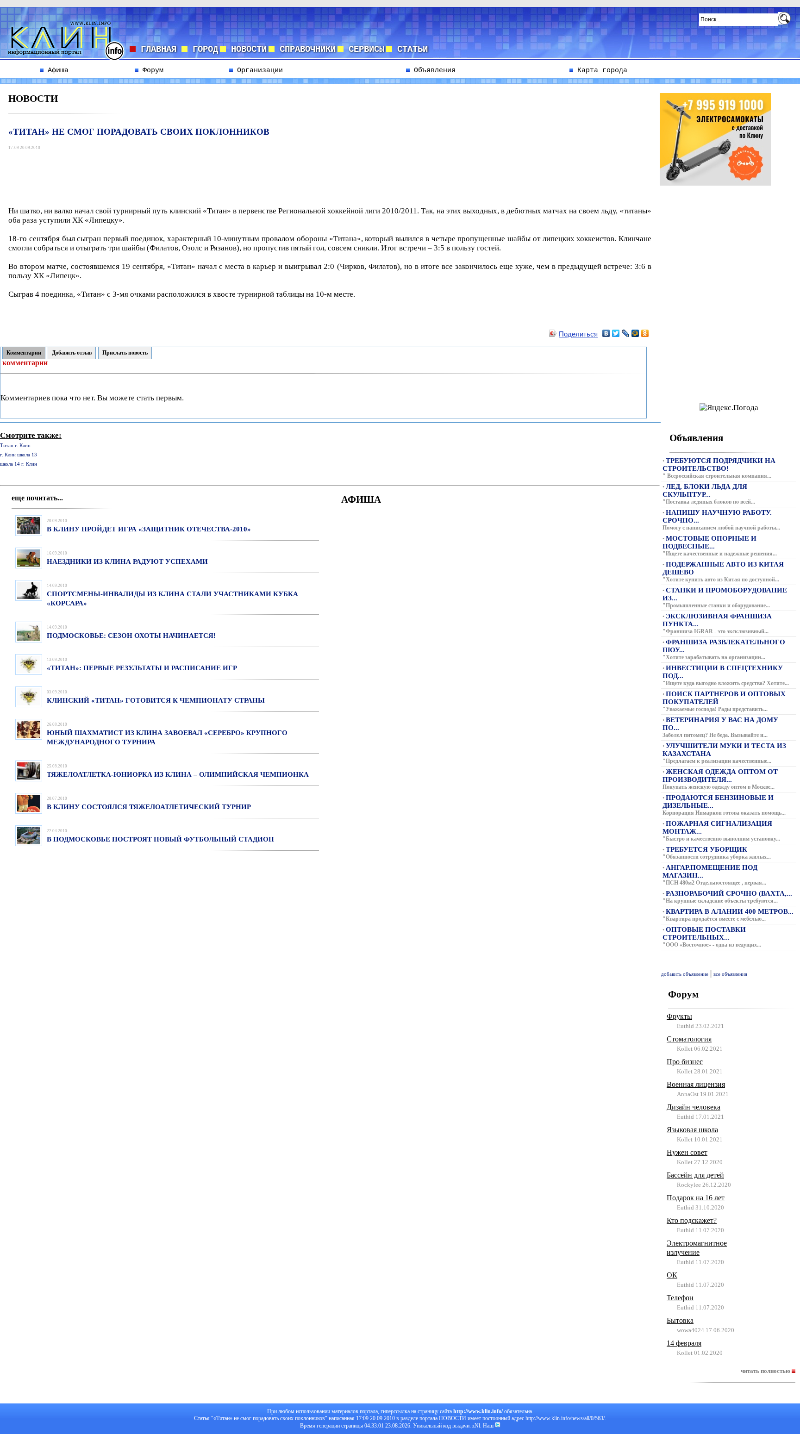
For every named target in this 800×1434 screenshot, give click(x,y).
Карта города (600, 70)
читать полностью (766, 1370)
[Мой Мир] (635, 333)
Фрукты (679, 1016)
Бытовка (680, 1320)
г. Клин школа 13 (18, 454)
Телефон (680, 1298)
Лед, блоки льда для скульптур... (704, 490)
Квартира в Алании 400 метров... (730, 911)
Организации (258, 70)
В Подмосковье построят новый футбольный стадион (160, 839)
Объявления (433, 70)
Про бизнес (685, 1062)
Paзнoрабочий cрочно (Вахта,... (729, 893)
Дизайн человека (693, 1107)
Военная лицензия (696, 1084)
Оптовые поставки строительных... (704, 933)
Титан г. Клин (15, 445)
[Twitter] (616, 333)
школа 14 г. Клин (18, 464)
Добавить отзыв (72, 352)
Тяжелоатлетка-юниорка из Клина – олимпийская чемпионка (178, 774)
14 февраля (684, 1343)
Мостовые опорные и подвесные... (709, 542)
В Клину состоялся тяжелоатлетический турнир (149, 807)
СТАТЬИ (410, 49)
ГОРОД (203, 49)
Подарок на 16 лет (696, 1198)
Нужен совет (687, 1152)
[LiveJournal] (626, 333)
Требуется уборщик (706, 849)
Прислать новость (125, 352)
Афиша (56, 70)
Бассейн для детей (695, 1175)
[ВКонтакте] (606, 333)
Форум (150, 70)
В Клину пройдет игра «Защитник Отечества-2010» (149, 529)
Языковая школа (692, 1130)
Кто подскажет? (692, 1220)
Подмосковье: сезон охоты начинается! (131, 635)
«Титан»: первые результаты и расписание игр (142, 668)
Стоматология (689, 1039)
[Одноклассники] (645, 333)
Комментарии (23, 352)
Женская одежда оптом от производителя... (720, 775)
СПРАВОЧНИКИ (305, 49)
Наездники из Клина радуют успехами (127, 561)
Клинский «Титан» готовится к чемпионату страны (156, 700)
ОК (672, 1275)
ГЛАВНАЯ (158, 49)
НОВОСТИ (246, 49)
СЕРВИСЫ (364, 49)
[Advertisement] (178, 173)
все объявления (730, 974)
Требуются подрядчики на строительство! (718, 464)
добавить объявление (684, 974)
